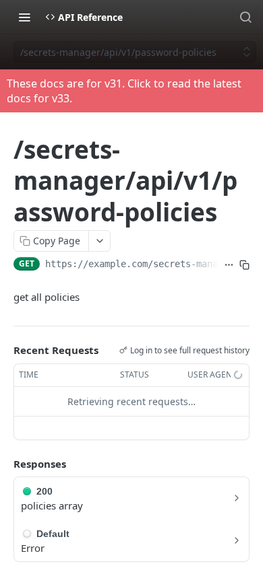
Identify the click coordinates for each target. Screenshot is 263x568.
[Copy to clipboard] (244, 265)
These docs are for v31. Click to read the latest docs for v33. (124, 91)
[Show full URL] (229, 265)
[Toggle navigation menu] (24, 17)
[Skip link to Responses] (4, 464)
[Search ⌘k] (245, 17)
